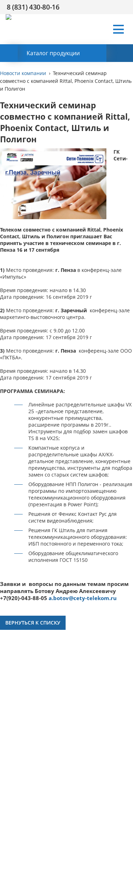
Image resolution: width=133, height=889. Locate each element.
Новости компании (23, 73)
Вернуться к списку (32, 622)
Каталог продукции (53, 53)
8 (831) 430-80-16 (33, 7)
